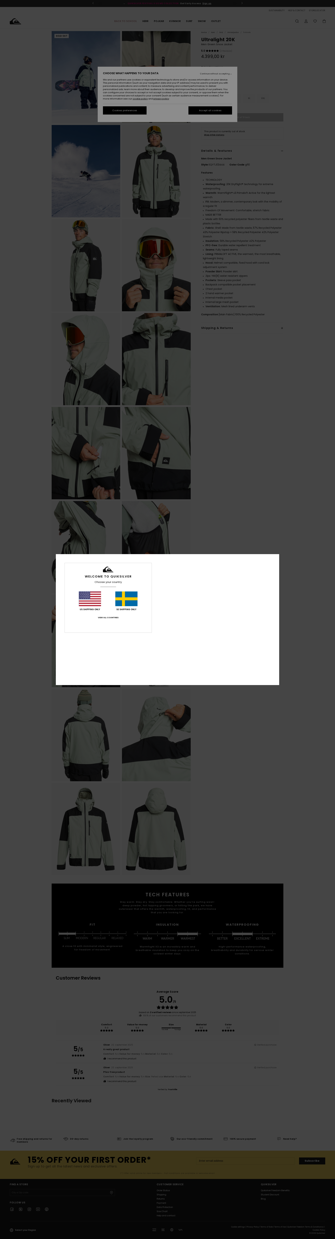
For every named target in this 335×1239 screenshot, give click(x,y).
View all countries (108, 617)
